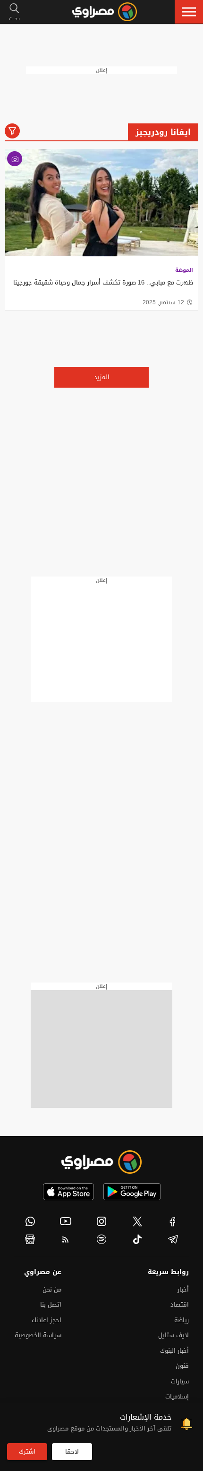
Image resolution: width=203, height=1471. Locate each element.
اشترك (27, 1451)
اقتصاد (179, 1304)
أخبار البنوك (174, 1351)
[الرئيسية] (104, 11)
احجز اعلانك (46, 1320)
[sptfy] (101, 1239)
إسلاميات (177, 1396)
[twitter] (137, 1221)
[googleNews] (30, 1239)
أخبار (183, 1289)
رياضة (181, 1320)
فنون (182, 1366)
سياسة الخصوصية (38, 1335)
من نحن (51, 1289)
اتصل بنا (50, 1304)
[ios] (68, 1191)
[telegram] (173, 1239)
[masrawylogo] (101, 1162)
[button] (189, 12)
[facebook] (173, 1221)
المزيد (102, 377)
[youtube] (66, 1221)
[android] (132, 1191)
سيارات (180, 1381)
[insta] (101, 1221)
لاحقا (72, 1451)
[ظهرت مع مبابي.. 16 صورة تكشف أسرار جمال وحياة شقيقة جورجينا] (101, 203)
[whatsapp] (30, 1221)
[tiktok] (137, 1239)
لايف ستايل (173, 1335)
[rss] (66, 1239)
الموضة (184, 270)
